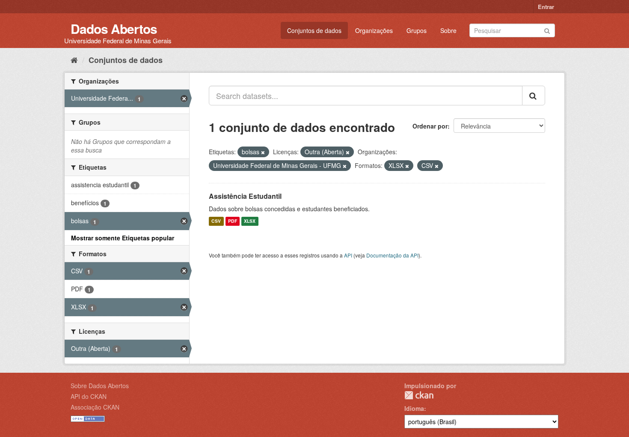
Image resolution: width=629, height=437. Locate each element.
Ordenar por (430, 126)
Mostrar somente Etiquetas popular (122, 237)
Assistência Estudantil (245, 196)
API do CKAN (89, 396)
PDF (232, 221)
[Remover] (263, 152)
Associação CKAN (95, 407)
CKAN (418, 395)
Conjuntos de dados (314, 30)
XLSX (249, 221)
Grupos (416, 30)
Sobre (448, 30)
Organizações (374, 30)
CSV (216, 221)
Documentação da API (392, 255)
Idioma (414, 408)
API (348, 255)
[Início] (74, 59)
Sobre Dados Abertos (100, 385)
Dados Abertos (114, 28)
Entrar (546, 7)
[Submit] (547, 29)
